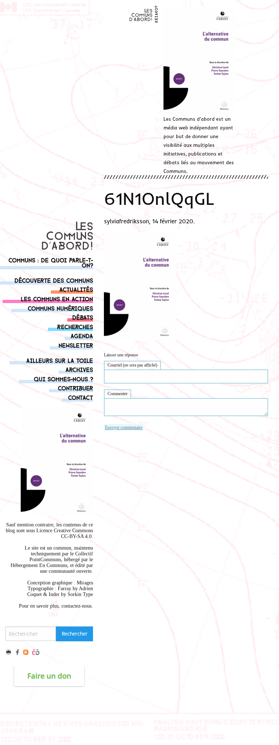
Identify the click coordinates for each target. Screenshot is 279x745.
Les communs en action (57, 298)
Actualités (76, 289)
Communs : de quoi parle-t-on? (50, 262)
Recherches (75, 326)
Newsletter (75, 345)
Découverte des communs (54, 280)
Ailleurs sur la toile (59, 360)
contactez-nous (76, 606)
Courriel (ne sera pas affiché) (132, 365)
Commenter (118, 393)
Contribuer (75, 388)
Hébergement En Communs (39, 565)
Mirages (85, 582)
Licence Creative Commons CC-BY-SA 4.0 (64, 533)
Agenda (81, 335)
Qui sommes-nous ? (63, 379)
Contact (80, 397)
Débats (82, 317)
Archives (79, 369)
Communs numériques (60, 308)
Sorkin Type (80, 594)
